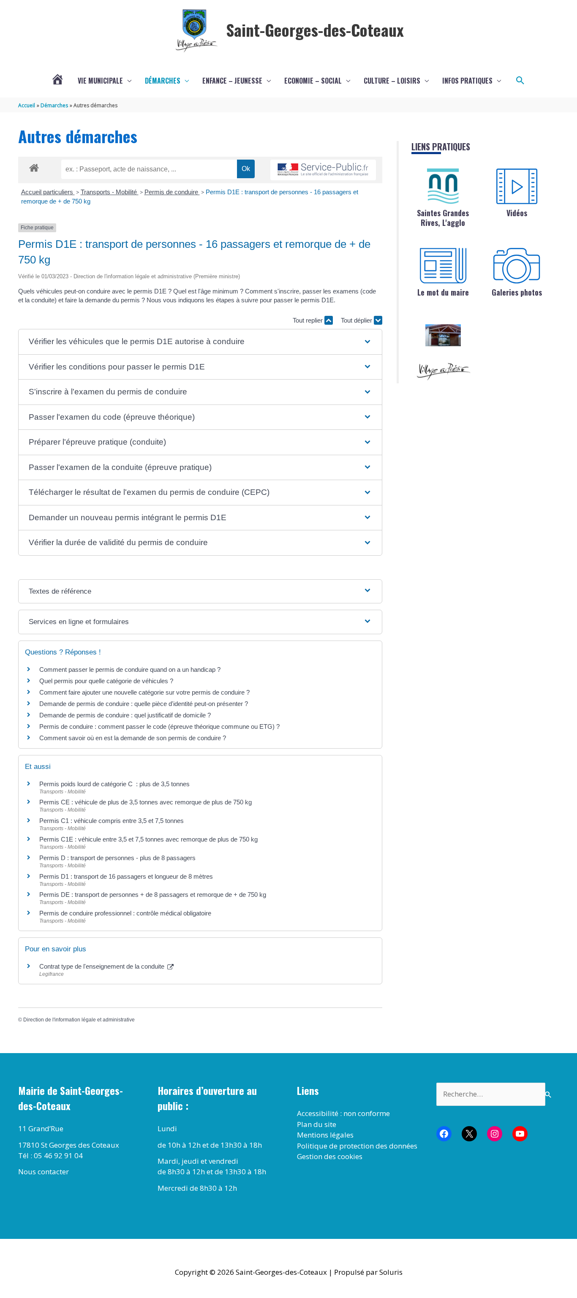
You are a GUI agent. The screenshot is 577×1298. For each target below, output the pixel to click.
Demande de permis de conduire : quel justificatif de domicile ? (125, 715)
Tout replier (308, 320)
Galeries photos (517, 292)
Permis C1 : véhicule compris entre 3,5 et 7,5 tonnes (111, 820)
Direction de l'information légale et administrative (79, 1020)
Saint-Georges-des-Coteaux (315, 29)
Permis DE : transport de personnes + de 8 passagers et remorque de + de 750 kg (152, 894)
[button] (520, 80)
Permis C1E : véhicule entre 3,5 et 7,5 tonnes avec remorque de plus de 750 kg (148, 839)
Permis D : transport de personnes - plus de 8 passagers (117, 857)
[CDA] (443, 186)
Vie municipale (100, 81)
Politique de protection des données (357, 1146)
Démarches (162, 81)
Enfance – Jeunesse (232, 81)
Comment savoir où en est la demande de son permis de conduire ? (132, 737)
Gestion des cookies (329, 1156)
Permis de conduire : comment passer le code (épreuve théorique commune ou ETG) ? (159, 726)
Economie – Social (313, 81)
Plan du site (316, 1124)
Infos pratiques (467, 81)
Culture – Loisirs (392, 81)
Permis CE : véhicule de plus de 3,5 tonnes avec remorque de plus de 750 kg (145, 802)
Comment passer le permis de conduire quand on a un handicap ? (129, 669)
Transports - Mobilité (110, 192)
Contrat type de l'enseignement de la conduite (102, 966)
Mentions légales (325, 1135)
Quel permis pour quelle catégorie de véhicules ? (106, 680)
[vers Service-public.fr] (323, 170)
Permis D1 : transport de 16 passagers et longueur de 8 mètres (126, 876)
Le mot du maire (443, 292)
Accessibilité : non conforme (343, 1113)
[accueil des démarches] (34, 166)
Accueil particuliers (48, 192)
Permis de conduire (172, 192)
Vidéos (516, 212)
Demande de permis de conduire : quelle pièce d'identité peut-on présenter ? (143, 703)
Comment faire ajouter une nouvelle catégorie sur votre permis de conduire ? (144, 692)
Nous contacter (43, 1171)
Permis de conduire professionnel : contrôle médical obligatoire (125, 913)
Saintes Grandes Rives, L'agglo (443, 217)
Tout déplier (357, 320)
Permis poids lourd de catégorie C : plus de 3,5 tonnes (114, 783)
